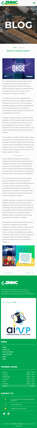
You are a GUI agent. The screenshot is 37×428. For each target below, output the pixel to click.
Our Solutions (7, 352)
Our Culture (7, 354)
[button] (34, 3)
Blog (4, 359)
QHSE (4, 356)
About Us (5, 349)
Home (4, 347)
